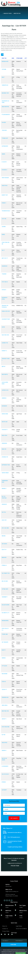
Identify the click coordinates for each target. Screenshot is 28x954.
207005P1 (4, 790)
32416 (3, 327)
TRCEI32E (4, 130)
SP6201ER (4, 443)
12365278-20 (5, 85)
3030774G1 (4, 185)
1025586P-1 (4, 597)
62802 (3, 234)
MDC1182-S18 (5, 711)
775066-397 (5, 138)
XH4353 (4, 122)
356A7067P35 (5, 106)
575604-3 (4, 565)
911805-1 (4, 203)
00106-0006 (5, 413)
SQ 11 (3, 250)
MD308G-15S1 (5, 93)
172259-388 (5, 634)
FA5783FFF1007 (6, 319)
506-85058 (4, 673)
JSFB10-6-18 (5, 390)
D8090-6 (4, 750)
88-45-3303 (5, 581)
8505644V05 (5, 61)
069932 (4, 658)
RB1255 (3, 536)
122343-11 (4, 689)
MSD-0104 (4, 435)
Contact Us (5, 928)
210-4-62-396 (5, 528)
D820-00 (4, 449)
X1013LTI (4, 289)
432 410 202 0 (5, 774)
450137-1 (4, 719)
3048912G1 (4, 266)
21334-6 (4, 681)
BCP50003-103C (6, 464)
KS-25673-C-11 (5, 612)
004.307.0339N (5, 604)
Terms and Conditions (21, 928)
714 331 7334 (14, 865)
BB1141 (3, 366)
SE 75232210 (5, 642)
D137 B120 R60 (5, 726)
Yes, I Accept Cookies (20, 953)
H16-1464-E (5, 281)
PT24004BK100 (6, 114)
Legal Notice (19, 926)
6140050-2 (4, 169)
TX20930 (4, 274)
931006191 (4, 406)
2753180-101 (5, 457)
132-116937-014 (6, 573)
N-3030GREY (5, 766)
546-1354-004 (5, 335)
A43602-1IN (5, 342)
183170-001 (4, 421)
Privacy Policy (5, 931)
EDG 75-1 (4, 549)
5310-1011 (4, 520)
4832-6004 (4, 705)
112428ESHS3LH (6, 210)
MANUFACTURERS (8, 13)
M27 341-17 (5, 258)
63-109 (3, 734)
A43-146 (4, 218)
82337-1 (4, 650)
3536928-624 (5, 697)
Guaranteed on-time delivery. (15, 832)
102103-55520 (5, 472)
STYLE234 (4, 665)
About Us (4, 926)
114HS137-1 (5, 429)
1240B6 (4, 226)
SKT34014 (4, 543)
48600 (3, 154)
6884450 (4, 557)
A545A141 (4, 504)
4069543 (4, 398)
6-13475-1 (4, 162)
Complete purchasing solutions (15, 846)
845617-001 (5, 195)
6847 (3, 77)
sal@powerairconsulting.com (14, 863)
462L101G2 (4, 742)
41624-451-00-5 (6, 311)
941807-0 (4, 350)
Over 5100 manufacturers (14, 837)
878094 (4, 782)
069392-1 (4, 488)
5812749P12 (5, 374)
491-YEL (4, 512)
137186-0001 (5, 589)
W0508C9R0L (5, 620)
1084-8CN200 (5, 177)
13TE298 (4, 69)
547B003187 (5, 146)
